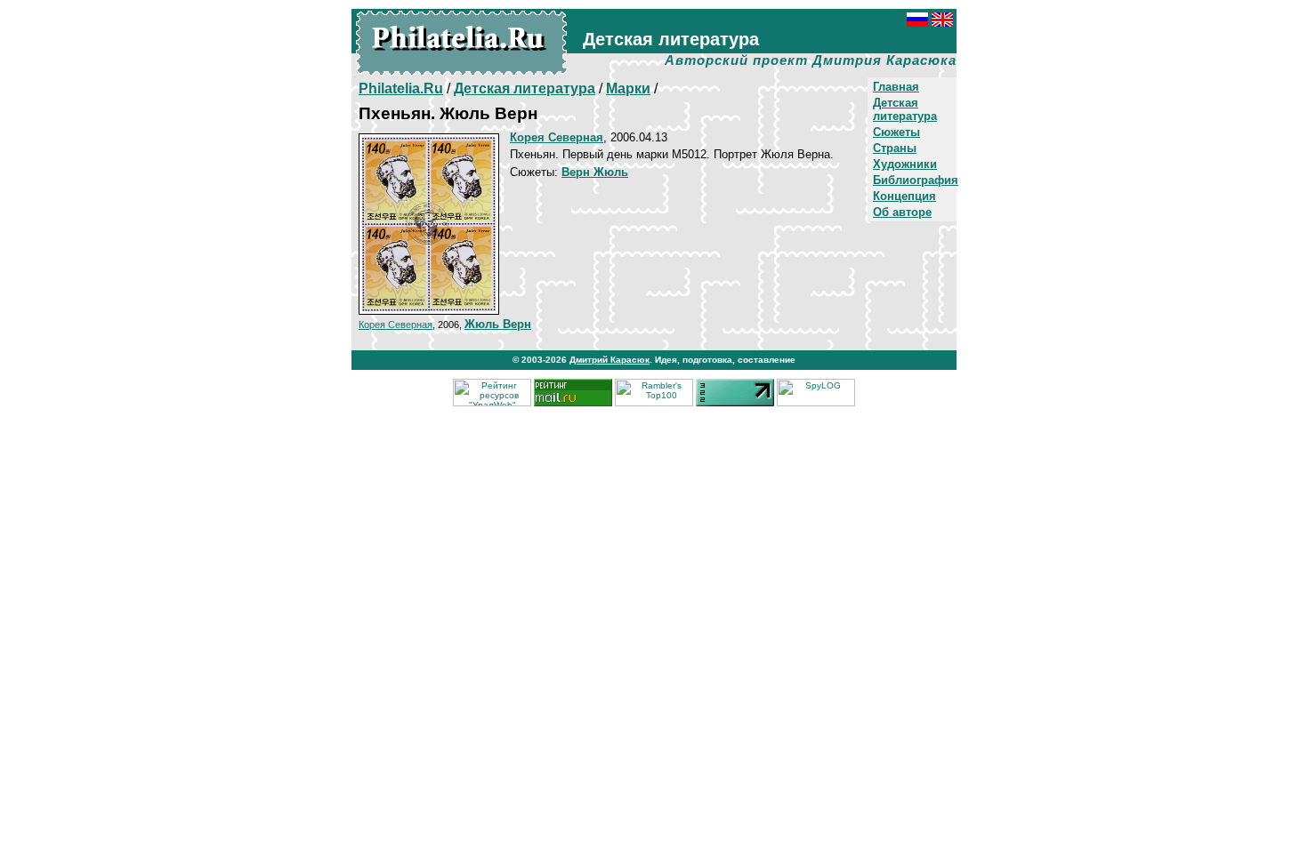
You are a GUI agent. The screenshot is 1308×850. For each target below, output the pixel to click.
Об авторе (902, 212)
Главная (896, 86)
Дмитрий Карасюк (609, 360)
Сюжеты (896, 132)
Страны (894, 148)
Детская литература (905, 109)
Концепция (904, 196)
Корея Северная (395, 324)
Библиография (915, 180)
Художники (905, 164)
